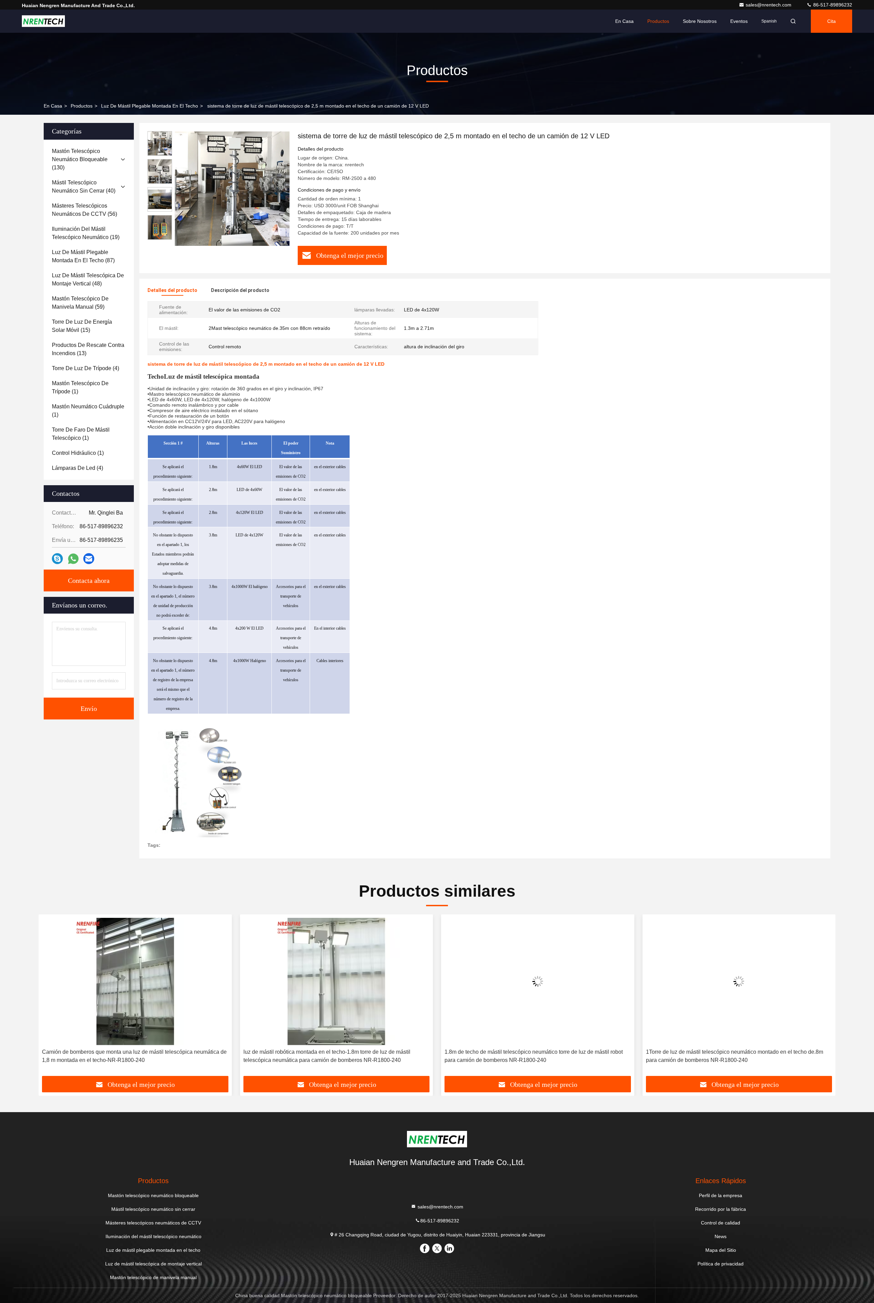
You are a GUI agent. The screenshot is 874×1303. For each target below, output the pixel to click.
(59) (80, 303)
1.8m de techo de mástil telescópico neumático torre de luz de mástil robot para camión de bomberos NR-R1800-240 (534, 1056)
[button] (159, 236)
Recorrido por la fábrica (720, 1209)
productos (82, 106)
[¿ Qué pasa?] (57, 558)
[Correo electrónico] (88, 558)
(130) (80, 159)
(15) (82, 326)
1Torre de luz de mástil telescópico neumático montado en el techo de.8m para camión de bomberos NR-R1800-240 (734, 1056)
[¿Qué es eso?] (73, 559)
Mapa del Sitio (720, 1250)
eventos (739, 21)
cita (831, 21)
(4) (85, 368)
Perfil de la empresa (720, 1195)
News (721, 1236)
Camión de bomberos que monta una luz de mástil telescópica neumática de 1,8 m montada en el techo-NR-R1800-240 (134, 1056)
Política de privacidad (720, 1263)
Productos (658, 21)
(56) (84, 210)
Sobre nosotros (700, 21)
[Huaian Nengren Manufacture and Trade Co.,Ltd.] (43, 21)
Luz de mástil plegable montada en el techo (149, 106)
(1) (80, 387)
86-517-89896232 (832, 5)
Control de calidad (720, 1222)
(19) (85, 233)
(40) (83, 187)
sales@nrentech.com (769, 5)
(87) (83, 256)
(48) (88, 279)
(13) (88, 349)
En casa (624, 21)
